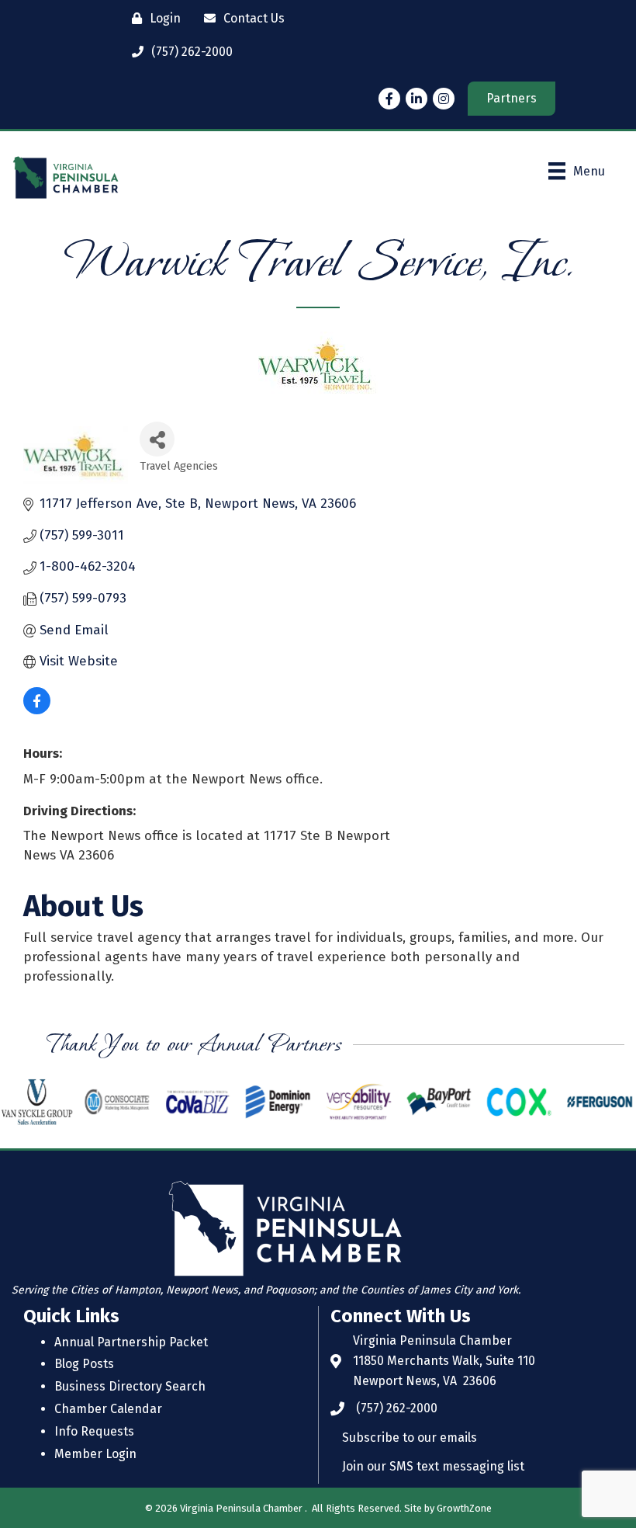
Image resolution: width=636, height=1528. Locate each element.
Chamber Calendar (108, 1408)
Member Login (95, 1453)
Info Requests (94, 1431)
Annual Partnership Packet (131, 1342)
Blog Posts (84, 1363)
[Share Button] (157, 439)
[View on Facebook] (36, 710)
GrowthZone (464, 1508)
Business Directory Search (130, 1386)
